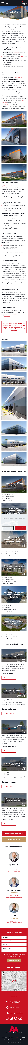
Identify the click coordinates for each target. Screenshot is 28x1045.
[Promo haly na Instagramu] (15, 1018)
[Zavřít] (14, 515)
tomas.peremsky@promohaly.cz (14, 897)
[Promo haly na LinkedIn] (7, 1018)
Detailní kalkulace (9, 677)
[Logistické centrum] (14, 364)
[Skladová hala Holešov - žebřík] (14, 154)
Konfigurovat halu (14, 839)
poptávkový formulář (14, 328)
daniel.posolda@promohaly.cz (14, 922)
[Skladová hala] (14, 428)
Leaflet (24, 990)
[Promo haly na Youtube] (20, 1018)
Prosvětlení (4, 252)
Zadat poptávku (14, 960)
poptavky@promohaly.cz (15, 327)
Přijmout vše (20, 528)
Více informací (14, 523)
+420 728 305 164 (14, 895)
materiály (16, 52)
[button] (14, 981)
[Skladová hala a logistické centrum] (14, 348)
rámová (4, 104)
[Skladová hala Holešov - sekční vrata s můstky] (14, 136)
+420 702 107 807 (14, 870)
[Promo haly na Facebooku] (11, 1018)
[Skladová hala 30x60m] (14, 443)
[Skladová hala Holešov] (14, 119)
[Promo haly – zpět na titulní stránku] (23, 3)
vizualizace (4, 314)
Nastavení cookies (8, 528)
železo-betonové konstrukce (11, 94)
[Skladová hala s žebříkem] (14, 459)
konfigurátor (7, 316)
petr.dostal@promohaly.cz (14, 871)
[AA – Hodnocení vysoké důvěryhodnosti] (14, 1029)
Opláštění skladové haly (7, 186)
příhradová (9, 104)
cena (22, 56)
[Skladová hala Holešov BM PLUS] (14, 172)
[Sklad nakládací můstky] (14, 379)
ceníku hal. (14, 314)
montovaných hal (18, 77)
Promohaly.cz (17, 1042)
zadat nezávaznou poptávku (14, 833)
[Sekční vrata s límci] (14, 403)
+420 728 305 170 (14, 921)
